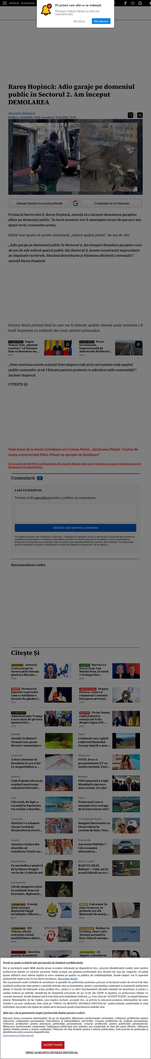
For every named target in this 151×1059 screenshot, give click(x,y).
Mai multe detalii (67, 978)
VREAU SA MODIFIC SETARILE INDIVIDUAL (51, 1052)
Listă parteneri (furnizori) (18, 1035)
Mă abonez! (101, 21)
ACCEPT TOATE (52, 1045)
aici (89, 997)
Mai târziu (79, 21)
